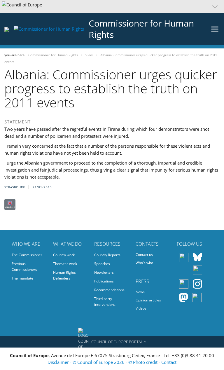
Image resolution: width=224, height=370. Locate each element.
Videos (141, 308)
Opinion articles (148, 300)
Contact (168, 362)
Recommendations (109, 289)
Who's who (144, 262)
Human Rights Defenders (64, 275)
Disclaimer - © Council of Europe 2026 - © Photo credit (103, 362)
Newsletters (104, 272)
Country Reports (107, 254)
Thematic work (65, 263)
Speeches (102, 263)
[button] (112, 6)
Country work (64, 254)
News (140, 291)
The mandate (22, 278)
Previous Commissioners (24, 266)
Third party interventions (105, 301)
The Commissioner (27, 254)
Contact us (144, 254)
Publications (104, 281)
